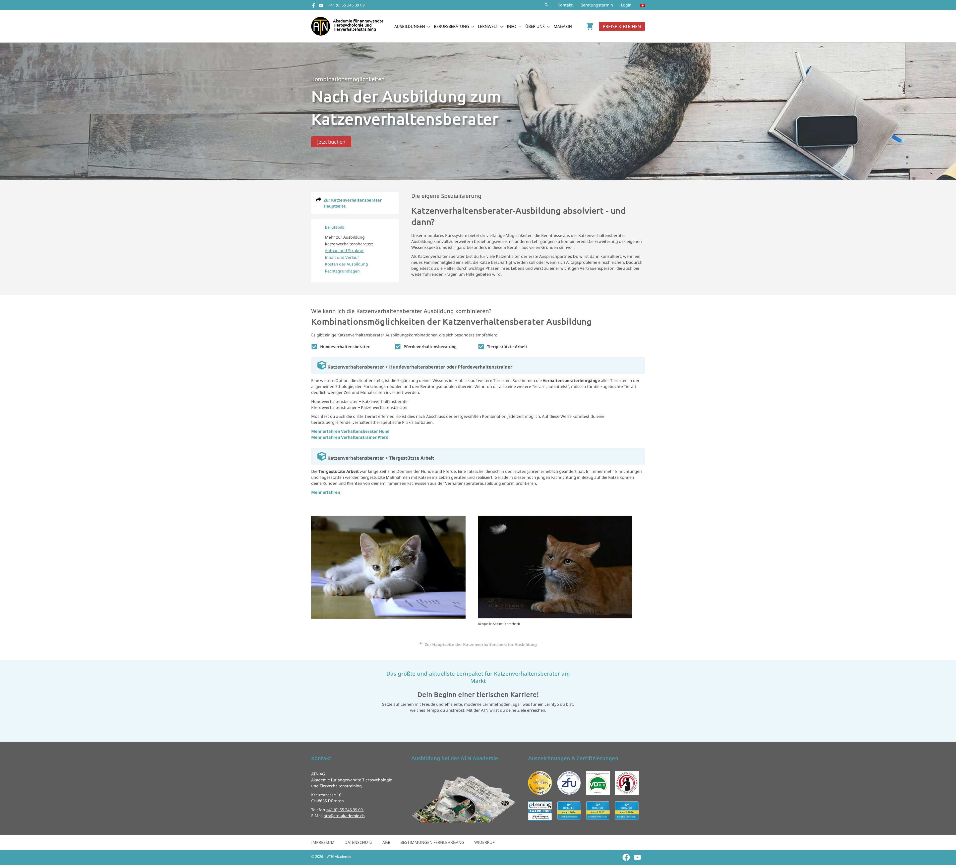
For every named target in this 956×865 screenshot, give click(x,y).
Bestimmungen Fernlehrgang (432, 842)
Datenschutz (358, 842)
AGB (386, 842)
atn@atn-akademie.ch (344, 815)
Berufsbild (334, 227)
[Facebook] (313, 5)
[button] (546, 5)
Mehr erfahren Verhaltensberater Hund (350, 431)
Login (626, 5)
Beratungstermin (597, 5)
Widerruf (484, 842)
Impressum (323, 842)
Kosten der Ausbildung (346, 264)
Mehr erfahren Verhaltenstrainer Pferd (349, 437)
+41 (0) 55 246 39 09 (346, 4)
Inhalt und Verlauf (342, 257)
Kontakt (565, 5)
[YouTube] (321, 5)
